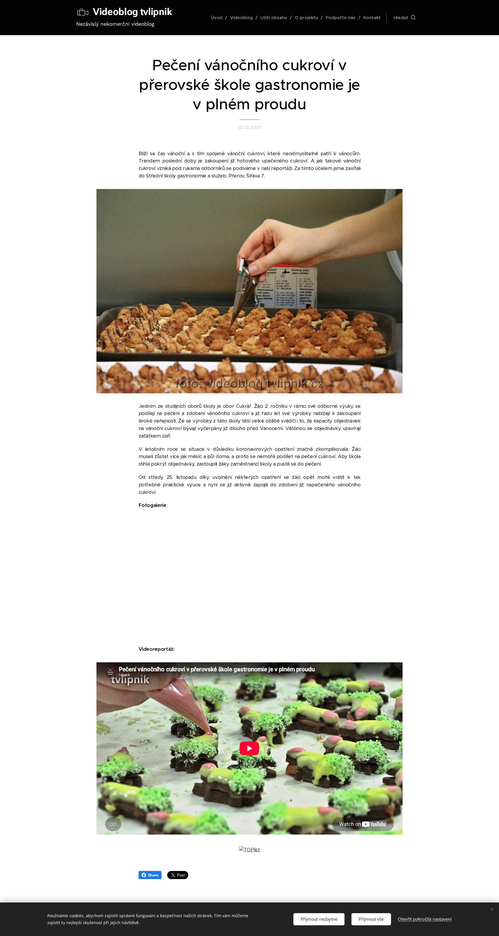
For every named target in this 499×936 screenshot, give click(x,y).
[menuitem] (218, 17)
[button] (404, 17)
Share (153, 875)
